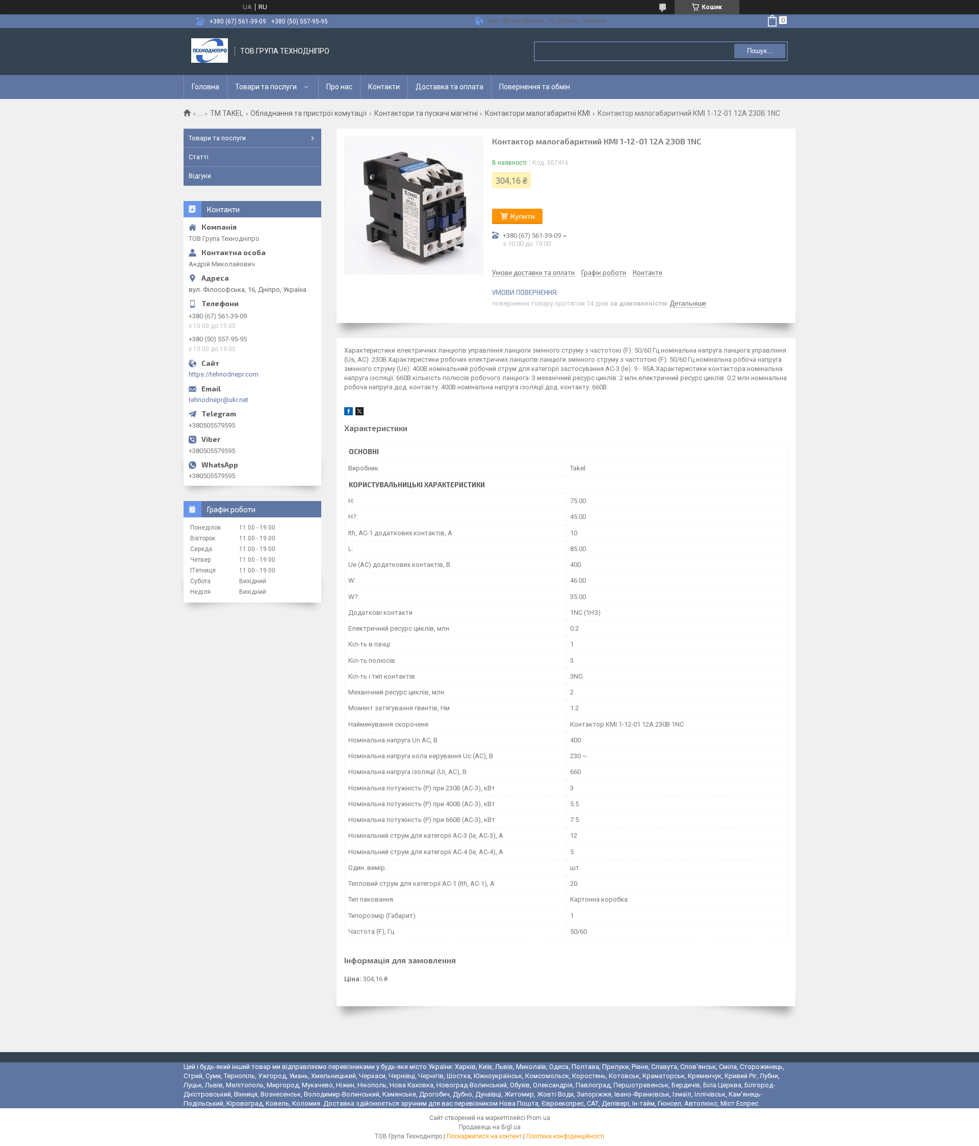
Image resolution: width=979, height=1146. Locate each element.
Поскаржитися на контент (484, 1136)
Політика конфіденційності (565, 1136)
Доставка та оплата (449, 87)
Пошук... (760, 51)
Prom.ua (538, 1118)
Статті (199, 157)
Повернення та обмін (534, 87)
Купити (522, 216)
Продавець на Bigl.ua (490, 1127)
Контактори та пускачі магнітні (426, 113)
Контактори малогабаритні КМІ (537, 113)
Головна (205, 87)
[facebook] (348, 413)
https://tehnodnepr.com (224, 374)
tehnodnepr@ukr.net (218, 400)
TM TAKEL (226, 113)
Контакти (384, 87)
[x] (359, 413)
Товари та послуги (266, 87)
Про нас (339, 87)
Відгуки (200, 176)
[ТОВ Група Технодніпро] (209, 51)
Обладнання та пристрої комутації (308, 113)
